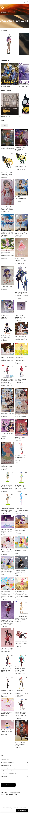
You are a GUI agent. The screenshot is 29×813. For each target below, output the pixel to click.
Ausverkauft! (4, 776)
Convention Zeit (5, 759)
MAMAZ (12, 804)
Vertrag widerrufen (22, 810)
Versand (24, 807)
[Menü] (1, 2)
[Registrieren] (26, 799)
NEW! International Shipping (7, 762)
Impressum (19, 808)
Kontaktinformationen (12, 808)
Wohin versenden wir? (6, 765)
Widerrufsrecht (16, 807)
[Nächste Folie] (26, 44)
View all (4, 125)
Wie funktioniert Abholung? (7, 770)
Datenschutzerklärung (7, 807)
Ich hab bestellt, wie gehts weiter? (9, 773)
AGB (21, 807)
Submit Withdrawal (8, 785)
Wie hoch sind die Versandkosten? (9, 768)
